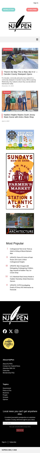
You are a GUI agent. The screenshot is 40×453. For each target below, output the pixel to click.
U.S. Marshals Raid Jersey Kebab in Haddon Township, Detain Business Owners (22, 279)
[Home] (17, 317)
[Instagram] (16, 333)
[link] (20, 140)
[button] (20, 24)
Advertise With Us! (9, 368)
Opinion (5, 399)
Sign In (35, 3)
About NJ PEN (7, 364)
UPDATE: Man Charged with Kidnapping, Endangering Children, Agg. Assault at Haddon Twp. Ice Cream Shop (21, 269)
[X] (11, 333)
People (5, 395)
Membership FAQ (8, 373)
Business (6, 393)
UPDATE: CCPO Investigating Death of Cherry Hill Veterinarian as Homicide (21, 287)
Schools (5, 397)
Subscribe (32, 9)
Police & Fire (7, 390)
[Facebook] (5, 333)
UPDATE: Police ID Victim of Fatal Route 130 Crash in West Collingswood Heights (21, 260)
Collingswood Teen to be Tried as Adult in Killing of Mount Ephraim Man (21, 251)
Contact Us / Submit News (11, 366)
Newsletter (8, 9)
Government (7, 388)
